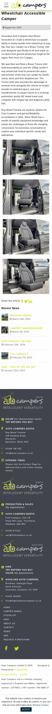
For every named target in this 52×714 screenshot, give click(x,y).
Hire (6, 619)
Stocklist (10, 615)
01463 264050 (13, 596)
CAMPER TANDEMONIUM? (26, 328)
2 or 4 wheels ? (19, 354)
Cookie (24, 674)
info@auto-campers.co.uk (19, 453)
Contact (9, 627)
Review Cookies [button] (41, 705)
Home (7, 607)
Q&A (6, 635)
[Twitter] (26, 301)
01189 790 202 (13, 448)
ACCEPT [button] (26, 709)
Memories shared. (21, 315)
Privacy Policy (9, 674)
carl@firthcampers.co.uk (19, 535)
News (7, 631)
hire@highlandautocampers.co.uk (23, 601)
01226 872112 (13, 531)
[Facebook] (22, 301)
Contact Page (30, 464)
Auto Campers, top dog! (16, 341)
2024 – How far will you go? (18, 366)
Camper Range (13, 611)
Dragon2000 (20, 669)
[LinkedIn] (30, 301)
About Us (9, 623)
